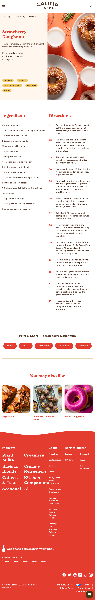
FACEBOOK (44, 346)
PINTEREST (64, 346)
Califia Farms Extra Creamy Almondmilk (26, 130)
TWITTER (83, 346)
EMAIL (26, 346)
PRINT (10, 346)
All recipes (7, 17)
